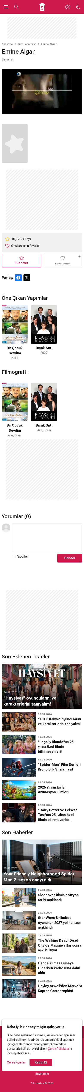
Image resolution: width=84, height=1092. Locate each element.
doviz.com (42, 1073)
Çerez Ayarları (16, 1062)
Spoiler (22, 556)
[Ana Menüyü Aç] (6, 7)
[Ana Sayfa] (42, 7)
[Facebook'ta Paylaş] (18, 277)
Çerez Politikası (58, 1048)
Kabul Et (41, 1062)
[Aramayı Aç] (16, 7)
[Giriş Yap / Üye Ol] (67, 7)
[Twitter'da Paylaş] (26, 277)
